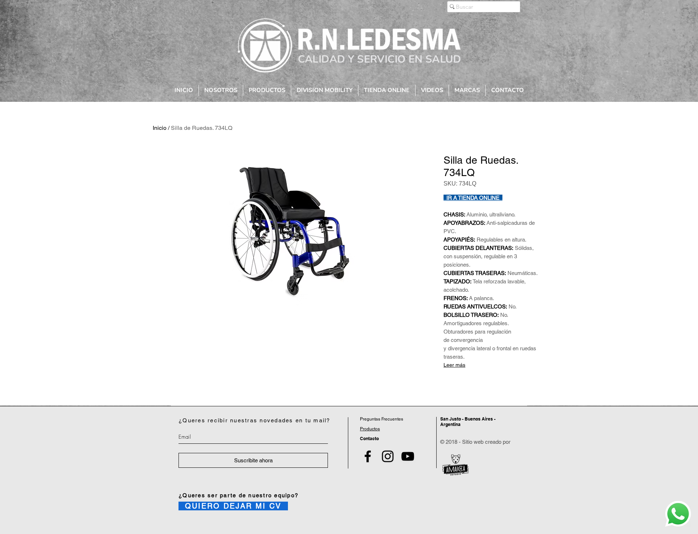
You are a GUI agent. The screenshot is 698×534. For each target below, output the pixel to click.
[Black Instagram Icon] (388, 456)
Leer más (454, 365)
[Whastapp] (678, 514)
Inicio (160, 127)
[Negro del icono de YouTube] (408, 456)
